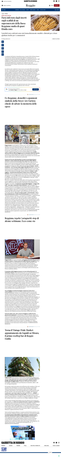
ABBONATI (57, 5)
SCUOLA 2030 (42, 9)
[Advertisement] (14, 48)
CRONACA (17, 9)
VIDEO (38, 9)
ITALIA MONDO (22, 9)
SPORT (27, 9)
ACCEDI (52, 5)
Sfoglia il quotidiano (7, 5)
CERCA (57, 9)
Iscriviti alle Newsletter (7, 1)
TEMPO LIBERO (32, 9)
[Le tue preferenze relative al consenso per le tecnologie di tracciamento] (59, 456)
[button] (22, 432)
